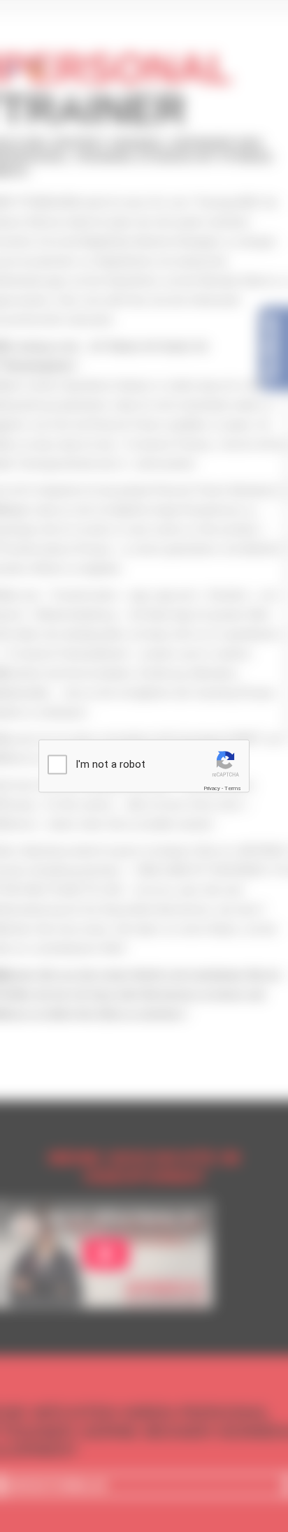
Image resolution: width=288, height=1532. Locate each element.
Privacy (211, 788)
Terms (232, 788)
